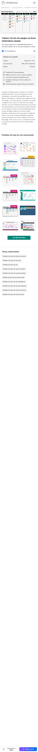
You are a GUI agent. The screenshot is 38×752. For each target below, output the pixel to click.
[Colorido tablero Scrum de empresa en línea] (10, 181)
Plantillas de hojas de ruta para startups (14, 273)
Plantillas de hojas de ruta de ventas (13, 294)
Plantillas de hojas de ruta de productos (14, 290)
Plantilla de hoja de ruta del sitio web (13, 277)
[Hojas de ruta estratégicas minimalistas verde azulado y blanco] (27, 195)
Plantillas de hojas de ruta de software (14, 269)
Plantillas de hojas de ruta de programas (14, 286)
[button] (10, 749)
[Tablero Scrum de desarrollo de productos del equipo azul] (27, 162)
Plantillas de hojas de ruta (10, 264)
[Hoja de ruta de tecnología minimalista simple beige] (27, 178)
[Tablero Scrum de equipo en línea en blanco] (27, 147)
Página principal (5, 7)
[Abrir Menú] (34, 3)
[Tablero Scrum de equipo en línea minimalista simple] (10, 196)
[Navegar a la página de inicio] (10, 2)
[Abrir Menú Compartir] (34, 51)
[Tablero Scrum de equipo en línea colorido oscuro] (27, 210)
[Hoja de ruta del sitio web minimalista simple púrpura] (10, 226)
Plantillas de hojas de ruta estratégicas (14, 281)
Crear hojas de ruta (17, 7)
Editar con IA (29, 749)
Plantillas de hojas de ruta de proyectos (14, 256)
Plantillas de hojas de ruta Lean (12, 260)
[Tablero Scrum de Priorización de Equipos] (10, 211)
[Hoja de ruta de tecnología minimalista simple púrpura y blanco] (10, 148)
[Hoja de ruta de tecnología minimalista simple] (27, 225)
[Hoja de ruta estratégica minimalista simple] (10, 165)
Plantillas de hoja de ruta (31, 7)
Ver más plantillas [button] (19, 238)
